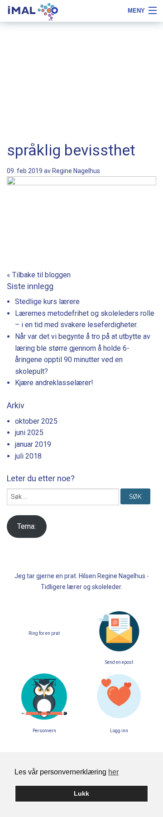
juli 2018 (28, 456)
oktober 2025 (36, 421)
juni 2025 (29, 432)
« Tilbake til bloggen (39, 275)
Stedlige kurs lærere (47, 301)
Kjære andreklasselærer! (54, 382)
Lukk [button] (81, 793)
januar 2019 (33, 444)
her (113, 772)
